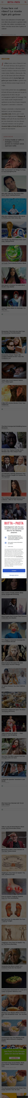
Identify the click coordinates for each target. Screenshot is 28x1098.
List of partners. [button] (19, 556)
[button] (14, 547)
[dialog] (14, 549)
